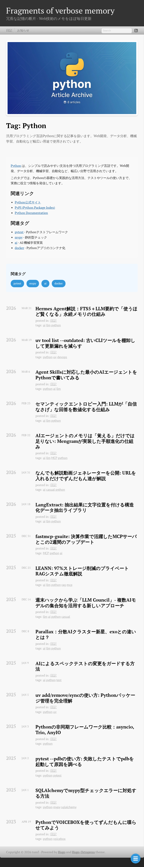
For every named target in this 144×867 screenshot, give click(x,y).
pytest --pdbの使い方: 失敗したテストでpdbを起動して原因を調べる (84, 761)
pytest (19, 232)
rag (63, 585)
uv (55, 357)
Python (16, 166)
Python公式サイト (28, 202)
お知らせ (23, 30)
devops (62, 357)
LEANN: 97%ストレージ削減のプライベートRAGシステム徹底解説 (82, 571)
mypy (18, 237)
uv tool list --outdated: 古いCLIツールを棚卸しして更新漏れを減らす (85, 343)
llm (48, 325)
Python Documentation (31, 213)
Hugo (61, 852)
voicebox (59, 839)
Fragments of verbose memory (60, 10)
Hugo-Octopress (83, 852)
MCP (54, 458)
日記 (9, 30)
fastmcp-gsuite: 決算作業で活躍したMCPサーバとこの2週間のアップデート (86, 539)
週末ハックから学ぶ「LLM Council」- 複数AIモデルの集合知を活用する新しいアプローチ (85, 602)
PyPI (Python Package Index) (35, 208)
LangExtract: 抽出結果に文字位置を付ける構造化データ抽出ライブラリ (84, 507)
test (58, 680)
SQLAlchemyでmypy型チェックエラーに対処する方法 (85, 793)
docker (19, 248)
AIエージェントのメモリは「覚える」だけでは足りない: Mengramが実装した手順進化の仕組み (85, 441)
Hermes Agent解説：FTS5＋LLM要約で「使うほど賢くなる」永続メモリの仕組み (86, 311)
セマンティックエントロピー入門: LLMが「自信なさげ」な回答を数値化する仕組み (86, 406)
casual (50, 490)
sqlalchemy (68, 807)
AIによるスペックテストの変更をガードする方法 (85, 666)
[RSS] (136, 30)
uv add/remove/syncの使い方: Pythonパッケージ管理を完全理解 (85, 697)
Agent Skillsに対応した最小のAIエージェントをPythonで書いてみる (86, 374)
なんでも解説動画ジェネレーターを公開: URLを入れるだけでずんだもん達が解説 (85, 475)
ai (16, 243)
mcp (69, 585)
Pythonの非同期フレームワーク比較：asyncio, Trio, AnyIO (85, 729)
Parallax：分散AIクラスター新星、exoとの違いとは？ (85, 634)
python (56, 325)
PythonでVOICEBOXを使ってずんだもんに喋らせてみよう (85, 825)
